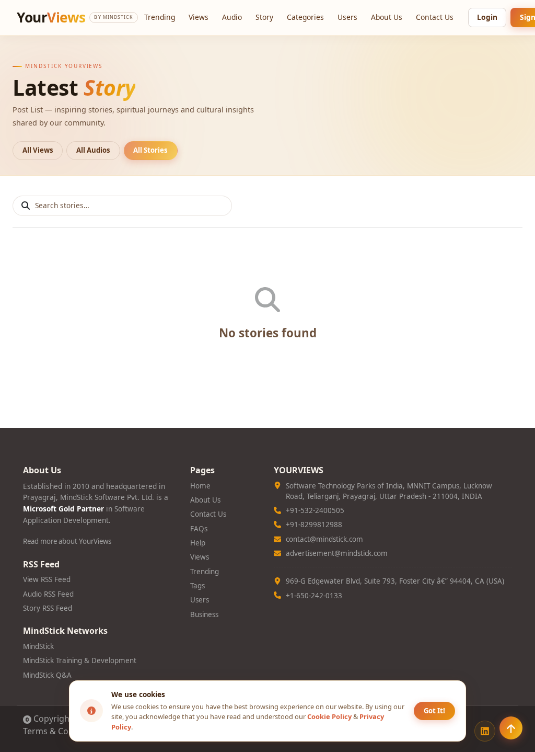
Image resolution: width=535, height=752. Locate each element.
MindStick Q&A (47, 675)
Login (487, 17)
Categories (305, 17)
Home (200, 486)
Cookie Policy (329, 716)
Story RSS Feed (47, 608)
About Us (386, 17)
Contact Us (434, 17)
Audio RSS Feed (48, 594)
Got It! (434, 710)
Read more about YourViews (67, 541)
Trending (159, 17)
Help (197, 543)
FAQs (198, 528)
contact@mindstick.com (324, 539)
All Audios (93, 150)
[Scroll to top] (510, 727)
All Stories (150, 150)
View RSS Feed (47, 579)
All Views (37, 150)
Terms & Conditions (62, 731)
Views (198, 17)
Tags (197, 585)
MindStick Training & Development (79, 660)
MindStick (38, 646)
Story (264, 17)
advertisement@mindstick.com (337, 553)
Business (204, 614)
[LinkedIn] (484, 731)
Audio (232, 17)
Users (347, 17)
